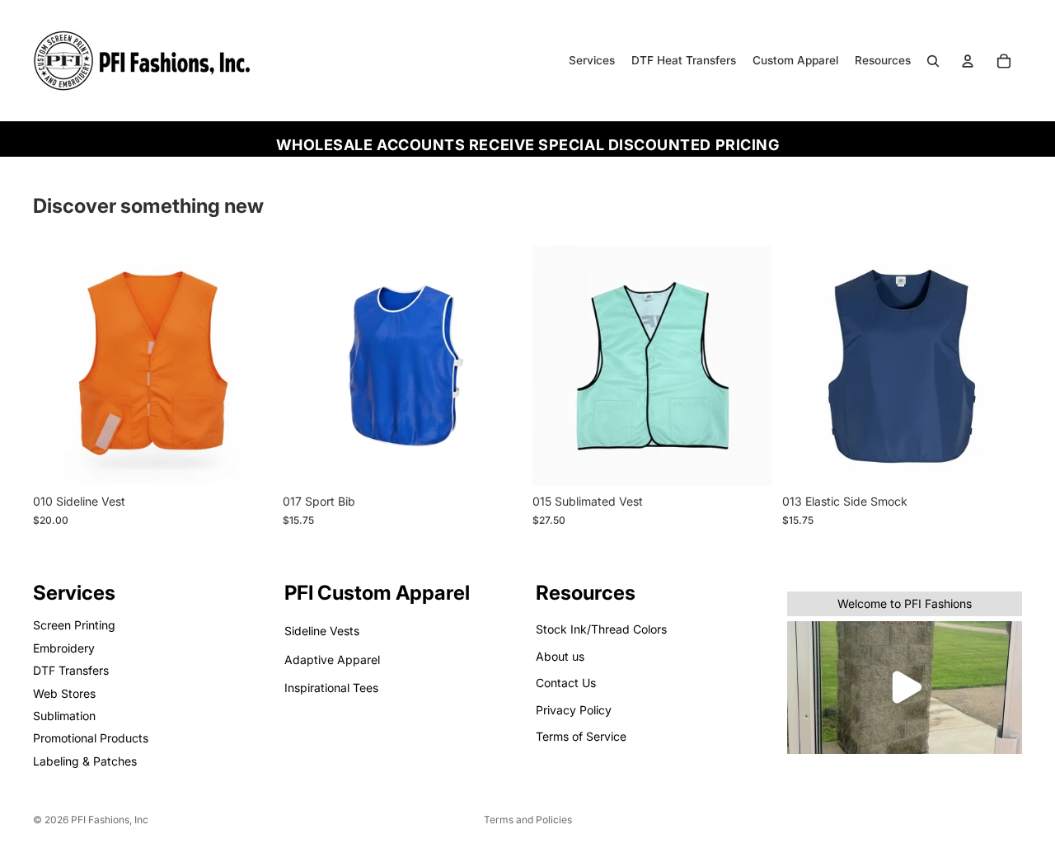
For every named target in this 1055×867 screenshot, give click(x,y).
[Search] (933, 61)
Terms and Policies (528, 819)
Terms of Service (581, 736)
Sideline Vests (321, 631)
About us (560, 656)
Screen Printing (74, 626)
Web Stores (64, 693)
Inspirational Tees (331, 688)
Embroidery (64, 648)
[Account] (968, 61)
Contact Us (566, 683)
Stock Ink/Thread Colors (601, 630)
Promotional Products (90, 738)
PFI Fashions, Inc (109, 819)
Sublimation (64, 716)
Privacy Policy (574, 710)
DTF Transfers (71, 670)
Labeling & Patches (85, 761)
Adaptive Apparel (332, 660)
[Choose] (247, 461)
